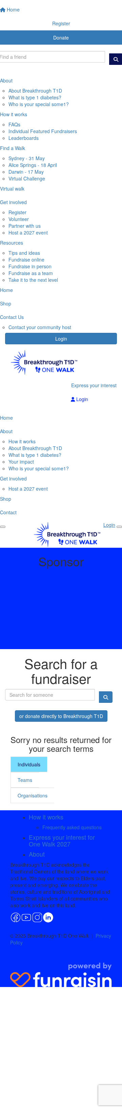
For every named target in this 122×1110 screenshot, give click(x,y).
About (37, 853)
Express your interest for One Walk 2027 (62, 840)
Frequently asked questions (72, 827)
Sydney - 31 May (26, 158)
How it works (22, 441)
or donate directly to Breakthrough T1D (61, 716)
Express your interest (94, 385)
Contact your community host (39, 327)
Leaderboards (23, 137)
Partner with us (24, 225)
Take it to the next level (33, 279)
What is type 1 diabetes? (34, 97)
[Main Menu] (2, 527)
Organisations (32, 795)
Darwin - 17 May (26, 171)
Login (61, 338)
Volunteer (18, 219)
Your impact (21, 461)
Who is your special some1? (38, 104)
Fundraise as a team (30, 273)
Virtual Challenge (26, 178)
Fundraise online (26, 259)
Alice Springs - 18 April (32, 165)
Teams (25, 779)
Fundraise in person (30, 266)
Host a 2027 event (28, 232)
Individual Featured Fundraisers (42, 131)
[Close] (119, 527)
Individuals (29, 764)
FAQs (14, 124)
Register (17, 212)
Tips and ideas (24, 252)
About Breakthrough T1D (35, 90)
